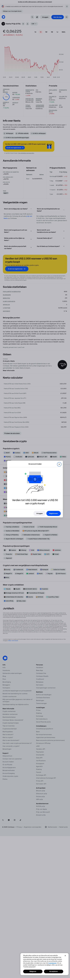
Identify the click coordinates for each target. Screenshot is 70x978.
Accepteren (53, 971)
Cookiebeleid (52, 963)
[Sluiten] (65, 956)
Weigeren (32, 971)
